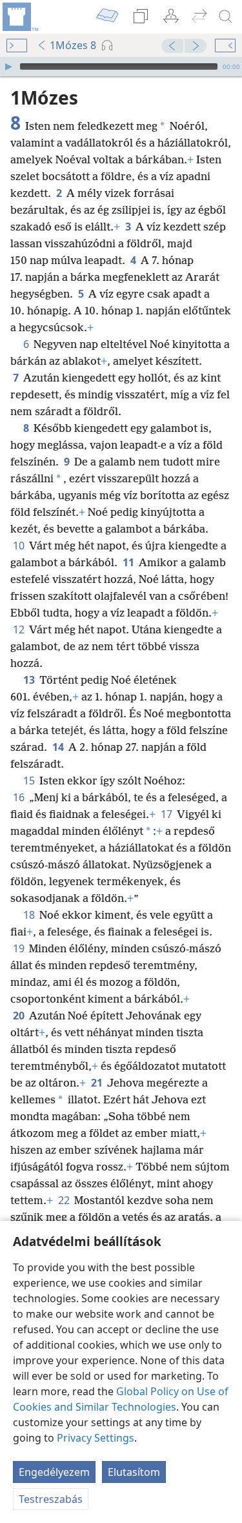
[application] (121, 66)
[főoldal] (19, 17)
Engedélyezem (54, 1472)
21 (98, 1083)
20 (19, 1015)
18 (30, 915)
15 (30, 780)
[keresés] (226, 16)
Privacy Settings (95, 1438)
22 (65, 1200)
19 (19, 948)
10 (19, 545)
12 (19, 629)
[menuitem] (19, 17)
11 (129, 562)
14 (59, 747)
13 (30, 680)
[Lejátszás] (8, 66)
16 (19, 797)
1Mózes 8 (73, 45)
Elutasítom (134, 1472)
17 (167, 814)
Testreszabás (51, 1499)
